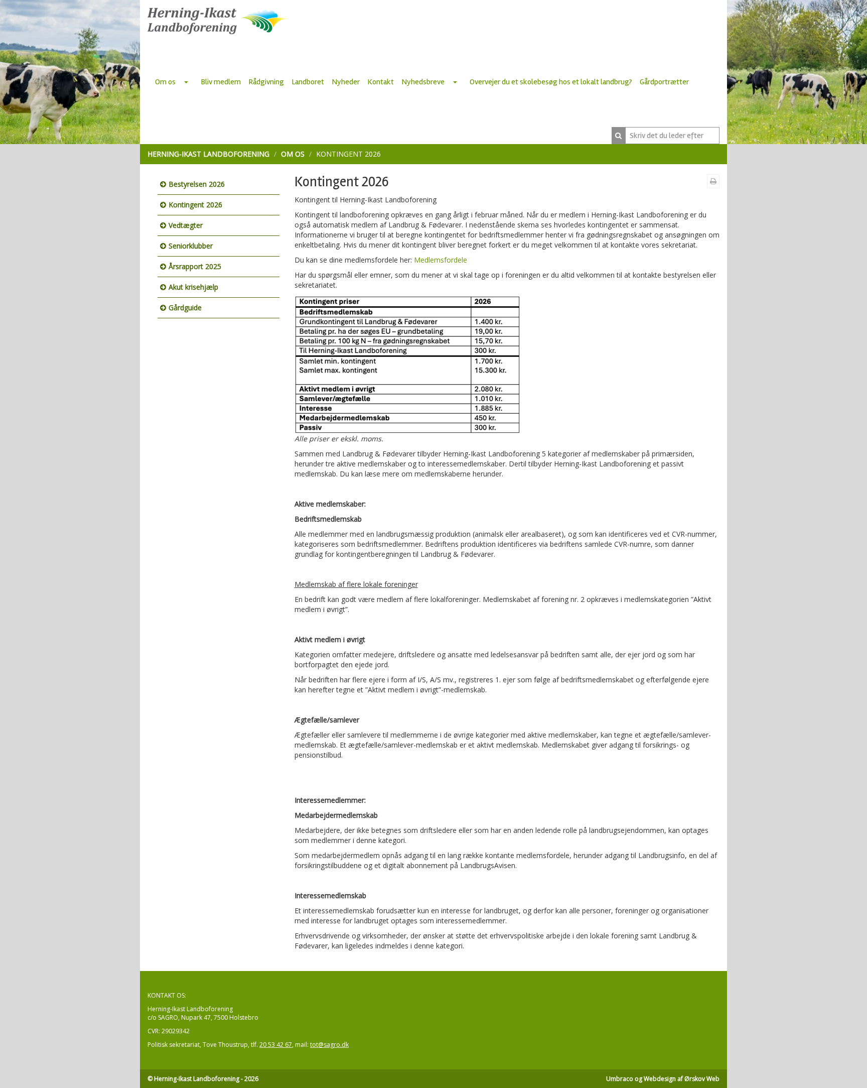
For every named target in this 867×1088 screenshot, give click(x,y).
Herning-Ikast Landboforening (208, 154)
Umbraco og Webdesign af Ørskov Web (662, 1078)
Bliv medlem (221, 82)
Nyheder (346, 82)
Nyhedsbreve (423, 82)
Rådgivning (266, 82)
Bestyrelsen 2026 (197, 184)
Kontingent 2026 (195, 204)
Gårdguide (185, 307)
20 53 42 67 (275, 1044)
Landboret (308, 82)
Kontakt (380, 82)
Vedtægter (186, 225)
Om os (165, 82)
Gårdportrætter (664, 82)
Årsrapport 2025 (195, 266)
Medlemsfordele (440, 260)
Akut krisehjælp (193, 287)
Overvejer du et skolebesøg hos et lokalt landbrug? (551, 82)
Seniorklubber (191, 246)
